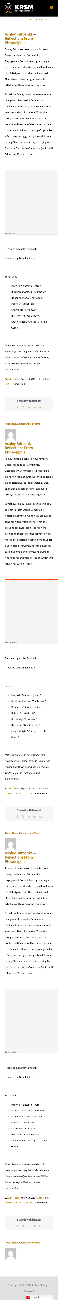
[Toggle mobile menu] (51, 7)
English (35, 1297)
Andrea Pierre (13, 379)
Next (48, 19)
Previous (37, 19)
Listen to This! (43, 379)
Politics (8, 384)
